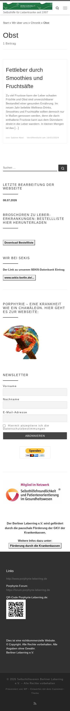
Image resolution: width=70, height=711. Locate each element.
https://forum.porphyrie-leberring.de (28, 590)
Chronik (35, 22)
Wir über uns (20, 22)
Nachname (11, 399)
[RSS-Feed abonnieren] (35, 703)
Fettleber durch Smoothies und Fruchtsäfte (24, 78)
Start (6, 22)
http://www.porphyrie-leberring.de (26, 578)
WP (25, 689)
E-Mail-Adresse (15, 412)
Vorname (10, 386)
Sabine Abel (17, 137)
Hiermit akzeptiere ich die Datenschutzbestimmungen (26, 427)
